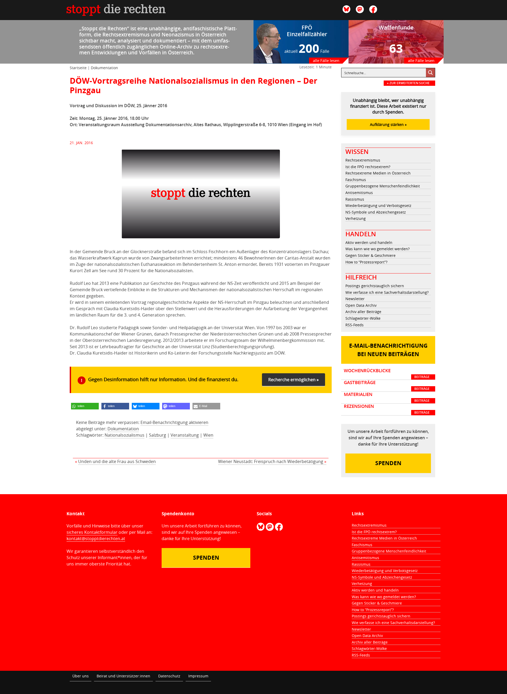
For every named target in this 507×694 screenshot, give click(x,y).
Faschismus (355, 179)
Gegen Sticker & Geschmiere (370, 255)
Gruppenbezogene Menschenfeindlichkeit (382, 185)
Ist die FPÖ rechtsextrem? (367, 166)
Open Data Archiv (361, 305)
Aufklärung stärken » (388, 124)
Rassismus (354, 199)
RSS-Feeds (354, 324)
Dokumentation (104, 67)
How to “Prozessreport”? (366, 262)
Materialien (387, 397)
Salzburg (157, 435)
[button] (85, 406)
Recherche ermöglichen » (293, 380)
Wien (208, 435)
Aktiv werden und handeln (368, 242)
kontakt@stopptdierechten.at (96, 538)
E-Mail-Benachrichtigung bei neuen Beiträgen (388, 350)
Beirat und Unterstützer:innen (123, 675)
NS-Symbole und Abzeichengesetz (375, 212)
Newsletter (355, 298)
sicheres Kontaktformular (92, 532)
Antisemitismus (359, 192)
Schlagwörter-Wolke (363, 318)
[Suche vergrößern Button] (430, 72)
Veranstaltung (185, 435)
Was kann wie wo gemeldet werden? (377, 248)
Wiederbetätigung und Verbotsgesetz (378, 205)
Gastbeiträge (387, 385)
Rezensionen (387, 409)
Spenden (388, 463)
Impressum (198, 675)
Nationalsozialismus (124, 435)
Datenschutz (169, 675)
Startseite (78, 67)
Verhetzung (355, 218)
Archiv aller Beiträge (363, 311)
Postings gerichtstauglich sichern (374, 285)
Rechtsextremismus (362, 160)
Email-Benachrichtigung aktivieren (174, 422)
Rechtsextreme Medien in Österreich (378, 173)
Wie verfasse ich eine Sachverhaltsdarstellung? (387, 292)
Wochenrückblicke (387, 373)
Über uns (80, 675)
